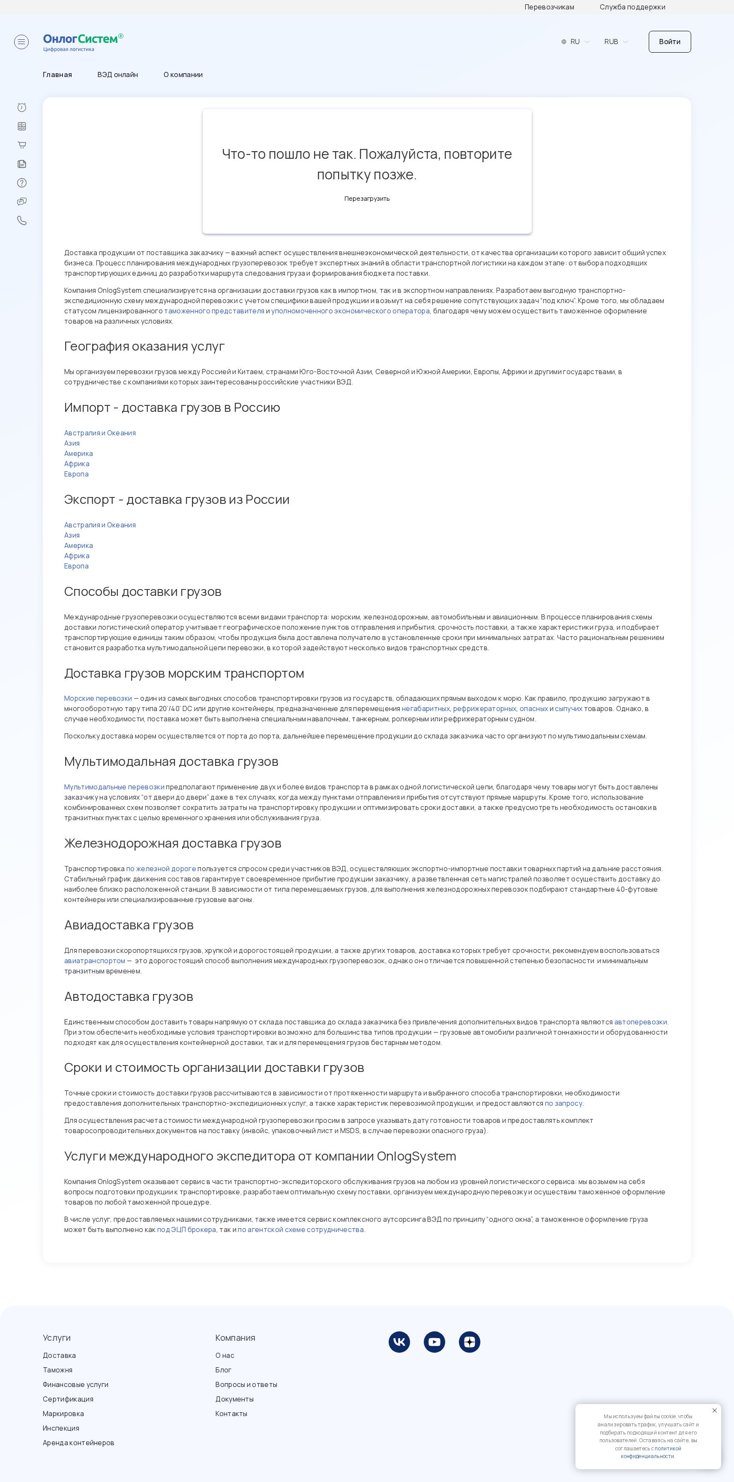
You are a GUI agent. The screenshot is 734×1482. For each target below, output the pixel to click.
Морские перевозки (98, 698)
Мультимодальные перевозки (114, 787)
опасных (534, 708)
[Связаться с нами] (30, 220)
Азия (72, 443)
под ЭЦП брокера (186, 1229)
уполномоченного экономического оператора (350, 310)
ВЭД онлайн (118, 74)
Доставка (59, 1355)
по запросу (563, 1103)
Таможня (57, 1370)
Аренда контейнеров (79, 1442)
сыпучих (568, 708)
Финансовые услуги (75, 1384)
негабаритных (426, 708)
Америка (78, 453)
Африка (77, 463)
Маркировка (63, 1413)
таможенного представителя (214, 310)
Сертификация (68, 1399)
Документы (235, 1399)
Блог (223, 1370)
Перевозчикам (549, 7)
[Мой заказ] (30, 145)
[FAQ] (30, 183)
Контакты (232, 1413)
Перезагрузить (367, 198)
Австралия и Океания (100, 432)
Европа (76, 474)
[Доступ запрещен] (30, 107)
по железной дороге (161, 868)
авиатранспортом (95, 960)
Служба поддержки (632, 7)
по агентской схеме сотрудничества (301, 1229)
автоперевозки (640, 1022)
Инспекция (61, 1428)
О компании (183, 74)
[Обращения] (30, 201)
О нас (225, 1355)
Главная (57, 74)
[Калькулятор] (30, 126)
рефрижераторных (485, 708)
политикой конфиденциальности (651, 1452)
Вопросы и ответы (246, 1384)
